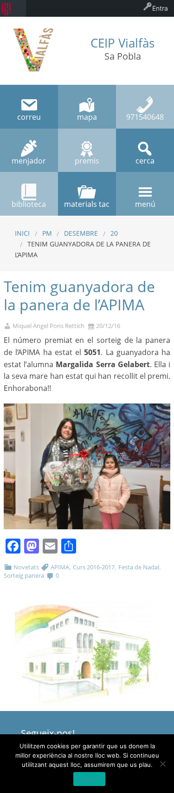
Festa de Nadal (138, 567)
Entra (160, 8)
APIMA (60, 567)
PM (47, 233)
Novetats (26, 567)
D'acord (89, 779)
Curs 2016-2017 (94, 567)
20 (114, 233)
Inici (22, 233)
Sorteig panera (24, 575)
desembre (81, 233)
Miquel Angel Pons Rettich (48, 326)
